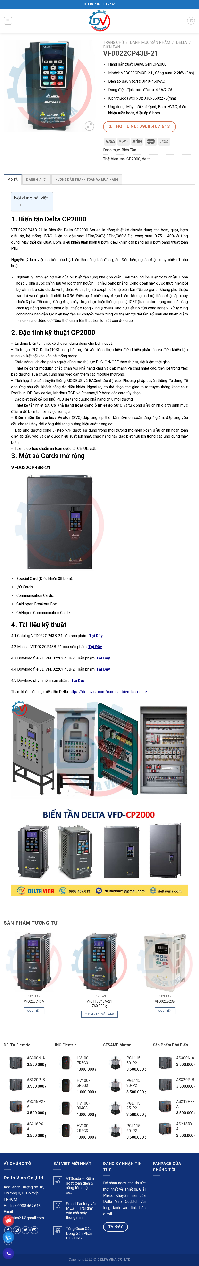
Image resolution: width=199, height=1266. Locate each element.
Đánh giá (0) (36, 179)
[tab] (13, 179)
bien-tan (118, 159)
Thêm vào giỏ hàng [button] (99, 1014)
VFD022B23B (165, 1001)
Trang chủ (113, 42)
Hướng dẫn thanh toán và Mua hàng (86, 179)
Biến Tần (111, 47)
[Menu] (8, 21)
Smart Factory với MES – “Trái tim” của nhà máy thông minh (81, 1210)
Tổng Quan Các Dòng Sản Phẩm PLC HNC (79, 1233)
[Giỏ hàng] (191, 21)
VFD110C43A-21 (99, 1001)
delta (146, 159)
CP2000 (133, 159)
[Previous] (4, 979)
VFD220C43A (34, 1001)
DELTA (181, 42)
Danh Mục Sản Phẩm (150, 42)
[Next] (195, 979)
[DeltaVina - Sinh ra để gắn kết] (99, 21)
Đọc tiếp (34, 1010)
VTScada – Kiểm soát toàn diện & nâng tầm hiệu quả (80, 1185)
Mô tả (13, 179)
